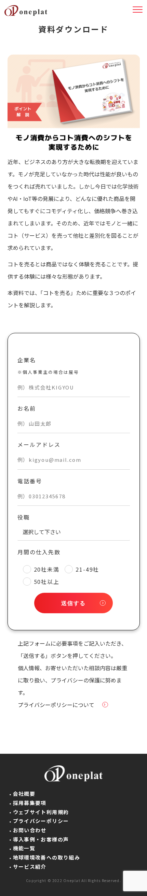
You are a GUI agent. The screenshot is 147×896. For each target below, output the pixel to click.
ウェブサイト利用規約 (41, 812)
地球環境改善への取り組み (46, 857)
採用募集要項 (29, 802)
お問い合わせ (29, 830)
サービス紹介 (29, 866)
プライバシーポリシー (41, 820)
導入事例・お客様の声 (41, 839)
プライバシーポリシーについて (56, 705)
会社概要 (24, 793)
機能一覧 (24, 848)
